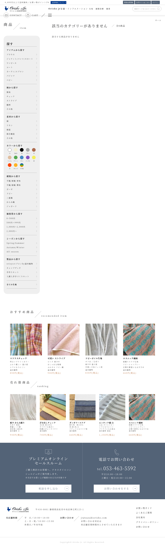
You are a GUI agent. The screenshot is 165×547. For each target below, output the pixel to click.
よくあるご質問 (144, 512)
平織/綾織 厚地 (14, 181)
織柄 (9, 105)
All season (13, 251)
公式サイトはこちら (143, 2)
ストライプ (12, 100)
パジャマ (11, 75)
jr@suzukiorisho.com (94, 517)
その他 (10, 109)
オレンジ (16, 168)
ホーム (158, 20)
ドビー (10, 193)
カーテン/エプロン (15, 71)
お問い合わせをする (116, 488)
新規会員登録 (128, 2)
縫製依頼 (100, 8)
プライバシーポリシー (147, 522)
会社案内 (140, 517)
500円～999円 (14, 222)
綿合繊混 (11, 134)
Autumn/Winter (16, 247)
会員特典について (58, 2)
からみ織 (11, 202)
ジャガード (12, 206)
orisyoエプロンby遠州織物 (20, 263)
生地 (91, 8)
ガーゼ (10, 189)
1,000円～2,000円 (16, 227)
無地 (9, 92)
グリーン (16, 161)
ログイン (156, 2)
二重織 (10, 198)
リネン (10, 125)
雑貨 (108, 8)
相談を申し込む (48, 488)
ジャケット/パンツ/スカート (20, 59)
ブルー (21, 161)
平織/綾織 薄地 (14, 185)
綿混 (9, 129)
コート (10, 67)
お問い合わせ (143, 526)
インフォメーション (77, 8)
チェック (11, 96)
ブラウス (11, 54)
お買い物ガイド (144, 508)
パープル (28, 161)
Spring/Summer (16, 243)
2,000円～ (12, 231)
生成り (15, 153)
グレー (27, 153)
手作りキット (13, 272)
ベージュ (9, 161)
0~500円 (11, 218)
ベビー (10, 80)
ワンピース (12, 63)
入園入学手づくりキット (18, 276)
